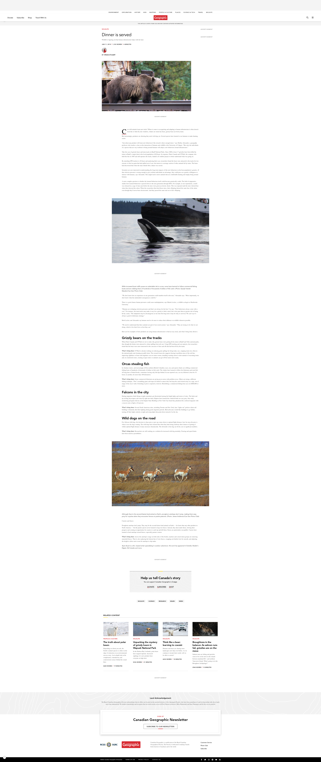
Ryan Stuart (110, 55)
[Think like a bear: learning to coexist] (175, 646)
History (137, 12)
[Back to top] (4, 757)
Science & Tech (189, 12)
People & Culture (165, 12)
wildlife (141, 601)
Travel (200, 12)
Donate (10, 18)
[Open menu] (312, 17)
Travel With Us (41, 18)
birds (181, 601)
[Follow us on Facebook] (201, 759)
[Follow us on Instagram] (209, 759)
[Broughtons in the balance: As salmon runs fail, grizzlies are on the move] (205, 646)
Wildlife (209, 12)
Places (177, 12)
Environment (114, 12)
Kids (144, 12)
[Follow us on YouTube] (216, 759)
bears (172, 601)
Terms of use (130, 759)
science (151, 601)
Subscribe (20, 18)
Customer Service (206, 742)
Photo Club (204, 745)
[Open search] (307, 17)
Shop (30, 18)
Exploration (127, 12)
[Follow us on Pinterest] (212, 759)
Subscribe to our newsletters (160, 727)
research (162, 601)
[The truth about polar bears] (116, 646)
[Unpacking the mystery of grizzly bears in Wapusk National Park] (145, 646)
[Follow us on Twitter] (205, 759)
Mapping (152, 12)
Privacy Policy (143, 759)
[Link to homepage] (160, 17)
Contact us (156, 759)
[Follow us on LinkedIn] (220, 759)
